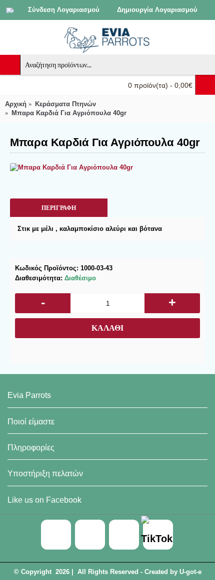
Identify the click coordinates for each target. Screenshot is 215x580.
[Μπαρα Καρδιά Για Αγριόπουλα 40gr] (107, 167)
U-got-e (191, 572)
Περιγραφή (59, 207)
